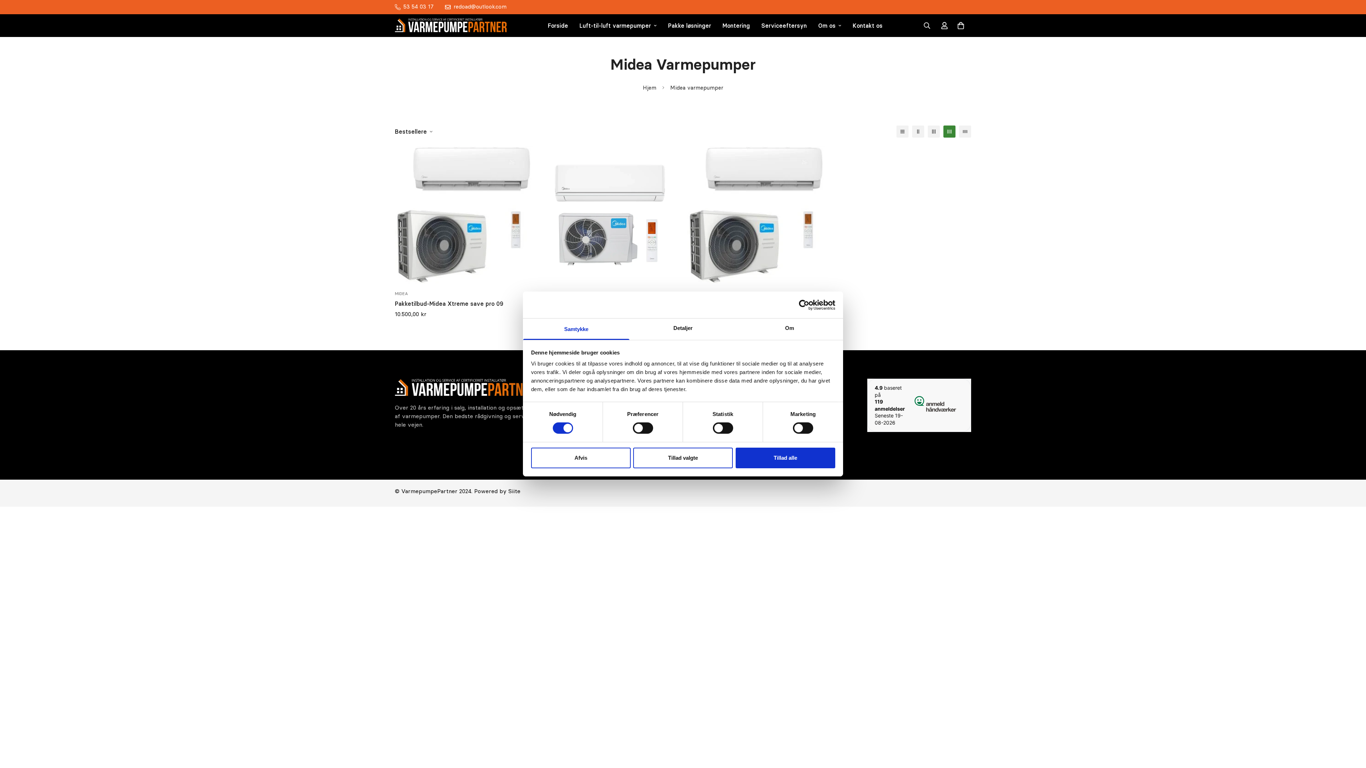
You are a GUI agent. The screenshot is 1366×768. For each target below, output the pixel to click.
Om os (827, 25)
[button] (961, 25)
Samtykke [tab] (576, 329)
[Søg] (927, 25)
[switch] (643, 428)
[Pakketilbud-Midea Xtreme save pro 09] (464, 215)
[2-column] (918, 132)
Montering (736, 25)
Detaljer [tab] (683, 328)
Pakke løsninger (689, 25)
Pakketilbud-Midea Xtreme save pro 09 (449, 303)
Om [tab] (789, 328)
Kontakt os (868, 25)
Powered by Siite (497, 491)
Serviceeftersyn (784, 25)
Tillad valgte (683, 458)
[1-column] (902, 132)
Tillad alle (785, 458)
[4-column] (949, 132)
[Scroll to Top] (1352, 729)
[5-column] (965, 132)
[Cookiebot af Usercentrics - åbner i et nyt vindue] (804, 304)
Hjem (649, 87)
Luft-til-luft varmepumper (615, 25)
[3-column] (934, 132)
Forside (558, 25)
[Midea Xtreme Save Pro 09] (756, 215)
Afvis (581, 458)
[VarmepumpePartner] (451, 25)
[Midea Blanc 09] (610, 215)
